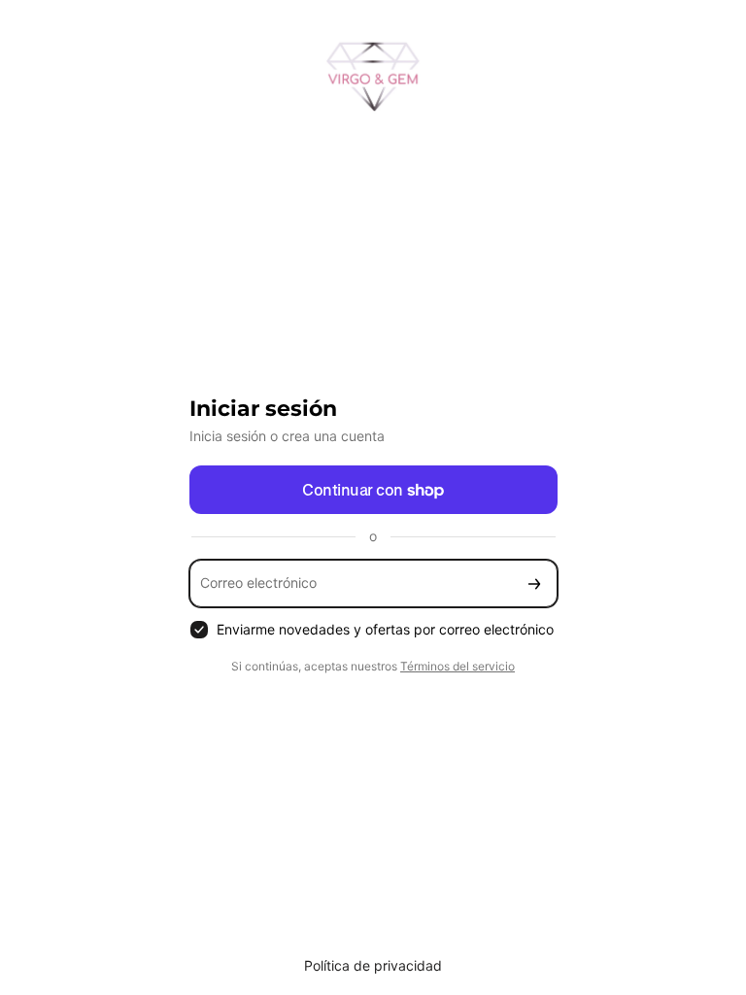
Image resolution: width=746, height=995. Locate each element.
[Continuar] (534, 583)
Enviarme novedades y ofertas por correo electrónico (385, 629)
